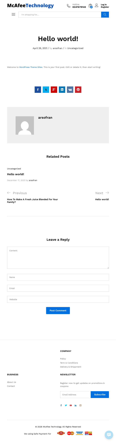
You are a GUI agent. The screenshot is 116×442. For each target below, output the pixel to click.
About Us (11, 382)
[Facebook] (61, 405)
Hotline (75, 4)
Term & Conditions (69, 363)
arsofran (57, 48)
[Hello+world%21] (46, 89)
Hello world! (15, 174)
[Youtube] (70, 405)
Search (105, 15)
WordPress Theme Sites (30, 67)
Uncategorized (75, 48)
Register (105, 7)
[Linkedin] (75, 405)
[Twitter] (66, 405)
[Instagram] (80, 405)
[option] (22, 174)
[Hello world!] (38, 89)
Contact (11, 386)
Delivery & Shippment (70, 367)
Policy (63, 359)
